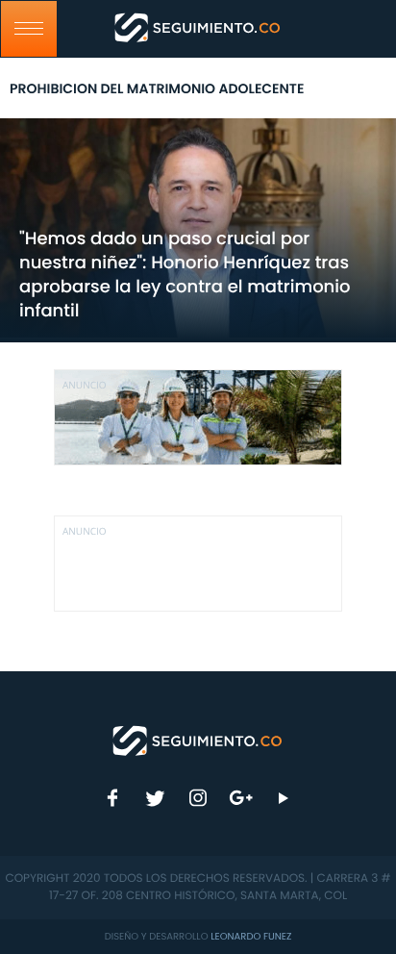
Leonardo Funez (250, 936)
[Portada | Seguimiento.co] (198, 739)
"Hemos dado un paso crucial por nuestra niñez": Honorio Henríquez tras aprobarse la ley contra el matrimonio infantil (185, 275)
